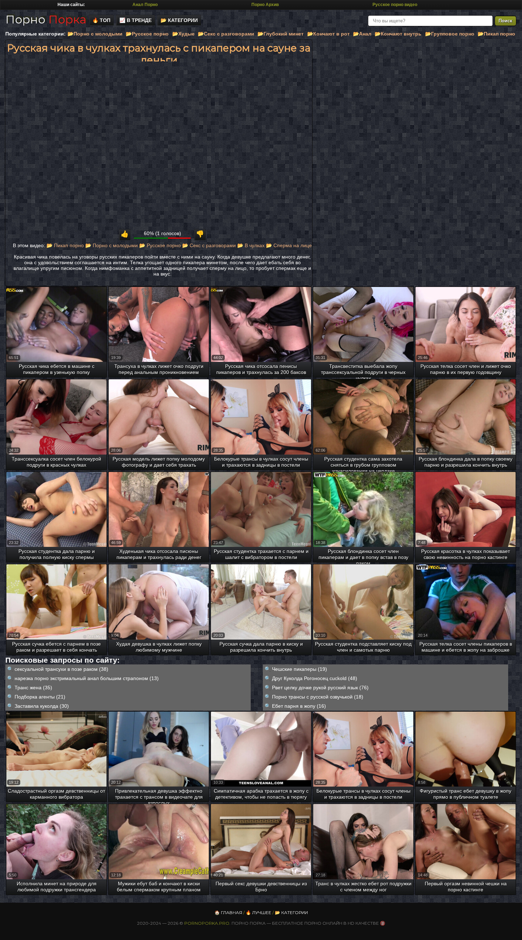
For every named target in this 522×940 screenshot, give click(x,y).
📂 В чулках (251, 245)
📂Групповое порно (449, 34)
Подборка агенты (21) (40, 697)
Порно (45, 19)
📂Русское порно (147, 34)
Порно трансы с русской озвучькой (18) (317, 697)
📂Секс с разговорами (226, 34)
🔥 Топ (101, 20)
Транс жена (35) (33, 687)
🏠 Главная (228, 912)
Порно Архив (265, 4)
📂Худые (183, 34)
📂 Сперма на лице (289, 245)
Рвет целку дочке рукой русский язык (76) (320, 687)
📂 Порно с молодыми (111, 245)
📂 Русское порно (160, 245)
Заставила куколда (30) (42, 706)
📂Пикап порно (496, 34)
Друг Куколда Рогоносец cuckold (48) (314, 678)
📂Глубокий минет (280, 34)
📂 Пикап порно (65, 245)
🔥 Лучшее (258, 912)
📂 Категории (179, 20)
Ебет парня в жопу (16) (299, 706)
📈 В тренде (135, 20)
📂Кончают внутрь (398, 34)
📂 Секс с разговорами (209, 245)
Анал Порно (145, 4)
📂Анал (362, 34)
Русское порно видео (395, 4)
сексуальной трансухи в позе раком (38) (61, 669)
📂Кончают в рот (328, 34)
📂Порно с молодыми (95, 34)
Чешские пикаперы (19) (299, 669)
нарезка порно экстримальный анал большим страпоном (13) (87, 678)
